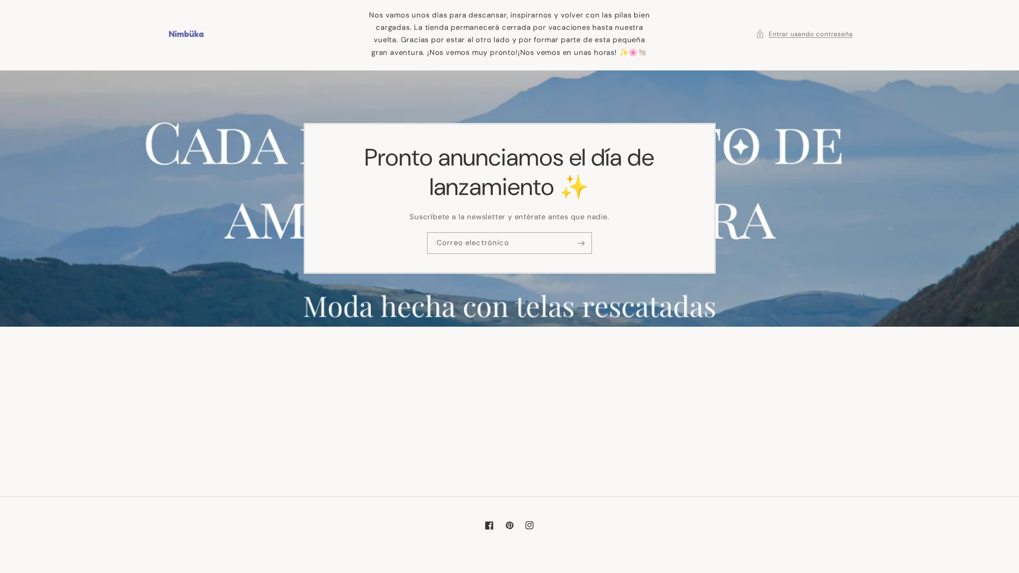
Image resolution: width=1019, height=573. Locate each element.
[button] (804, 34)
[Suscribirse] (581, 243)
